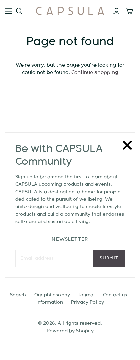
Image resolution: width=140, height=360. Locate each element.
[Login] (116, 11)
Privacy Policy (87, 302)
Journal (86, 295)
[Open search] (19, 11)
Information (49, 302)
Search (18, 295)
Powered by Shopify (70, 330)
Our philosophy (52, 295)
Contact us (115, 295)
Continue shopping (94, 72)
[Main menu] (8, 11)
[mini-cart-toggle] (129, 11)
